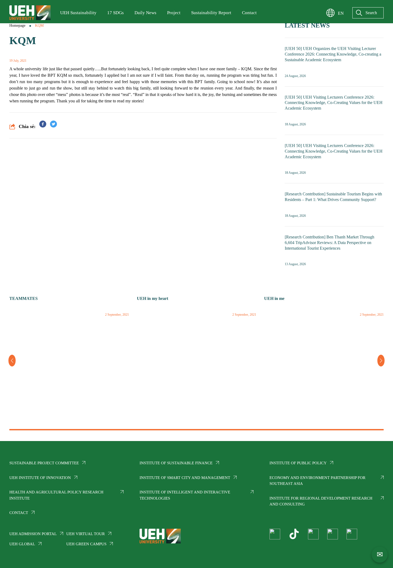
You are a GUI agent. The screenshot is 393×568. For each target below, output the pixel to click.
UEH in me (274, 298)
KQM (39, 26)
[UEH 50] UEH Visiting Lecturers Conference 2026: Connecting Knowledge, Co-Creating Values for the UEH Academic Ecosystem (334, 103)
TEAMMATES (23, 298)
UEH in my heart (152, 298)
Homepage (17, 26)
